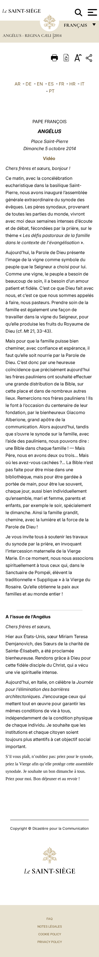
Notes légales (49, 926)
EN (40, 84)
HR (72, 84)
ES (51, 84)
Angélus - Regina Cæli (27, 35)
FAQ (49, 919)
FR (61, 84)
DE (29, 84)
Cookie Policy (49, 934)
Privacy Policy (49, 942)
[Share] (90, 59)
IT (82, 84)
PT (51, 91)
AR (17, 84)
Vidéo (49, 158)
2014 (58, 35)
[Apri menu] (91, 12)
